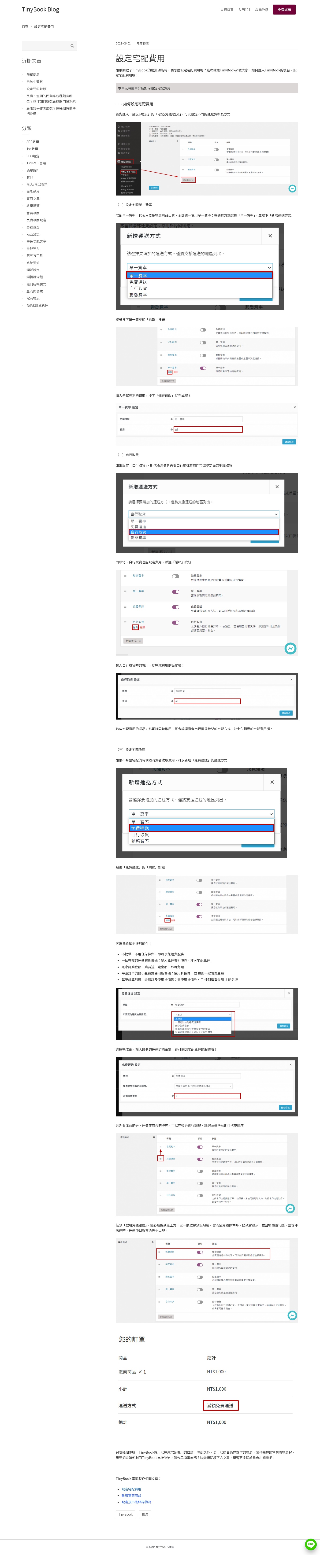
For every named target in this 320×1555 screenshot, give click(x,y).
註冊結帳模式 (36, 284)
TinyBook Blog (40, 9)
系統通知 (33, 262)
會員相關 (33, 213)
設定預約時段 (36, 88)
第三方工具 (34, 255)
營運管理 (33, 227)
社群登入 (33, 248)
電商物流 (143, 43)
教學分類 (261, 9)
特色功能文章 (36, 241)
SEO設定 (32, 156)
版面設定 (33, 234)
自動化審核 (34, 81)
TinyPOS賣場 (36, 163)
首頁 (25, 26)
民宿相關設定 (36, 220)
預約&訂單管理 (37, 305)
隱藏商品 (33, 74)
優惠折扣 (33, 170)
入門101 (244, 9)
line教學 (32, 148)
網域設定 (33, 269)
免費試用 (284, 9)
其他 (29, 177)
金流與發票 (34, 291)
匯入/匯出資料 (37, 184)
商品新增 (33, 191)
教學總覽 (33, 205)
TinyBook (125, 1514)
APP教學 (32, 141)
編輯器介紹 (34, 276)
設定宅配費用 (131, 1489)
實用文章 (33, 198)
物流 (145, 1514)
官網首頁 (227, 9)
